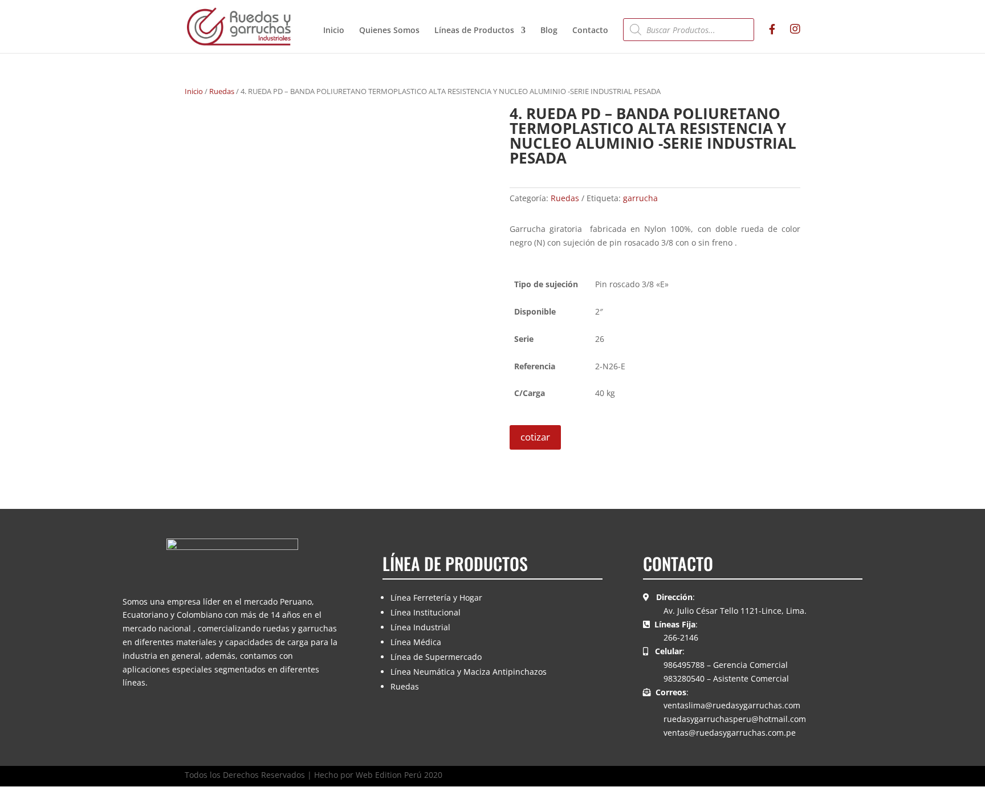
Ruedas (221, 91)
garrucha (640, 198)
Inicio (333, 30)
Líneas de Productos (474, 30)
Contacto (590, 30)
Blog (548, 30)
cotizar (535, 436)
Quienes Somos (389, 30)
